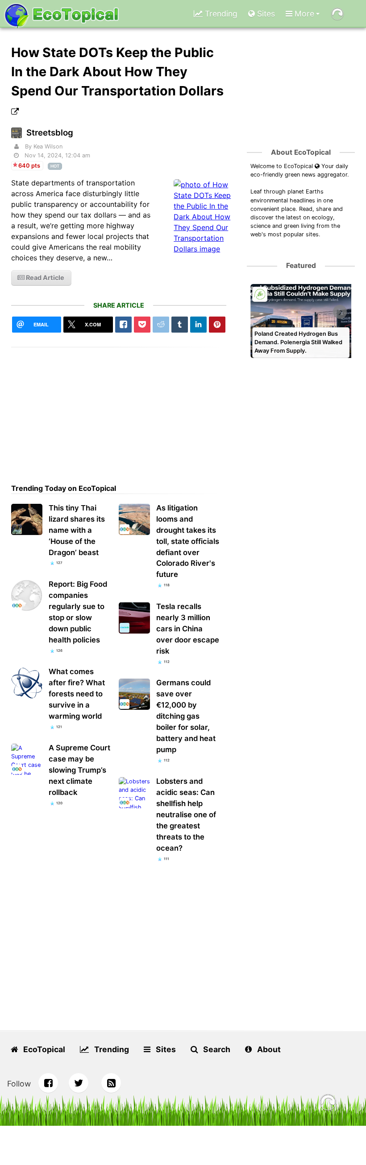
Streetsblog (49, 133)
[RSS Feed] (111, 1083)
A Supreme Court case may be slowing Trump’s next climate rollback (79, 770)
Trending (220, 13)
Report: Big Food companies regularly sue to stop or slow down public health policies (78, 612)
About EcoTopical (301, 152)
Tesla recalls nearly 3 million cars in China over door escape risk (187, 628)
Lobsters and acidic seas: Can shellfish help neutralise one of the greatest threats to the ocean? (186, 814)
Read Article (44, 277)
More (303, 13)
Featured (301, 265)
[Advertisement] (119, 409)
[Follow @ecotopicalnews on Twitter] (78, 1083)
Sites (265, 13)
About (268, 1049)
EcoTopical (43, 1049)
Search (215, 1049)
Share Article (118, 305)
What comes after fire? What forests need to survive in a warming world (77, 693)
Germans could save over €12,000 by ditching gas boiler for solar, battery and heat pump (186, 716)
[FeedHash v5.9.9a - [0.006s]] (328, 1104)
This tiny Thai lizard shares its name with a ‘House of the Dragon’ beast (77, 530)
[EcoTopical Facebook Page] (48, 1083)
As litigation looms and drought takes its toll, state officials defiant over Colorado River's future (187, 541)
